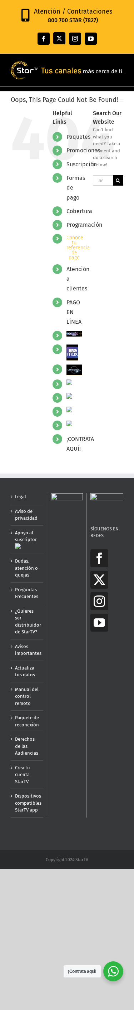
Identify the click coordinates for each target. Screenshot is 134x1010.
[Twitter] (99, 580)
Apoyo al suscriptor (26, 536)
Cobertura (79, 211)
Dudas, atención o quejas (26, 568)
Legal (20, 496)
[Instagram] (99, 601)
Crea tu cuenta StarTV (22, 774)
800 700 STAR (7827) (73, 20)
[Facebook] (99, 558)
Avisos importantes (27, 650)
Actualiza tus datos (25, 671)
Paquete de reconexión (27, 721)
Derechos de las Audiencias (26, 746)
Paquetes (78, 136)
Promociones (83, 150)
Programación (84, 224)
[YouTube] (99, 623)
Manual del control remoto (27, 696)
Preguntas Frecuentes (26, 593)
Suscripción (81, 164)
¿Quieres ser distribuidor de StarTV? (27, 621)
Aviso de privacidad (26, 515)
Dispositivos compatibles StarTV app (27, 803)
